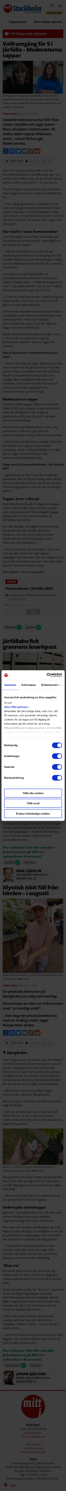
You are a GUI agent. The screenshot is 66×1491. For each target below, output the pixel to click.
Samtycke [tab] (10, 684)
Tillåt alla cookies (33, 792)
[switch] (57, 756)
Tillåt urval (33, 803)
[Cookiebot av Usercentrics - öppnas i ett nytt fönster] (47, 675)
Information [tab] (28, 684)
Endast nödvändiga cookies (33, 813)
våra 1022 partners (16, 706)
